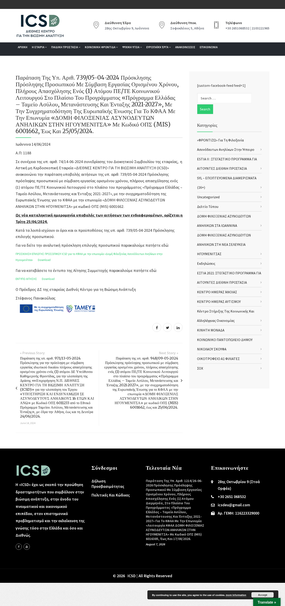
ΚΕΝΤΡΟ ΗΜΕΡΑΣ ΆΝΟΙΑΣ (217, 292)
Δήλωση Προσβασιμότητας (108, 483)
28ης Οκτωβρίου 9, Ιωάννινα (127, 28)
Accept (262, 595)
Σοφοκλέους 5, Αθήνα (187, 28)
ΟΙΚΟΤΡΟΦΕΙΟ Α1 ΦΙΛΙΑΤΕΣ (218, 358)
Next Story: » (168, 353)
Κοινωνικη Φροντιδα (100, 47)
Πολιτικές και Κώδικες (111, 495)
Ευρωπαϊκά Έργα (157, 47)
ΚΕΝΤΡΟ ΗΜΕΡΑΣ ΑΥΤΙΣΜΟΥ (219, 301)
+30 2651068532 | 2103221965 (247, 28)
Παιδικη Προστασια (65, 47)
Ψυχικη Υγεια (131, 47)
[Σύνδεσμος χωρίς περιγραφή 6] (19, 547)
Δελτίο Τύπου (207, 206)
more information (236, 595)
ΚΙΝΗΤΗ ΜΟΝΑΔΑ (210, 330)
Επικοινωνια (209, 47)
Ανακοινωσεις (185, 47)
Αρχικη (22, 47)
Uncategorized (208, 197)
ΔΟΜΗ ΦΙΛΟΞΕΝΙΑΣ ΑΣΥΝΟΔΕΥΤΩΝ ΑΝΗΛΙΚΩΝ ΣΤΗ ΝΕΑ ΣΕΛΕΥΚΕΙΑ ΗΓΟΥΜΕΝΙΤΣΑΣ (224, 244)
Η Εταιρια (38, 47)
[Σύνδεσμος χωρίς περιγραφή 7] (27, 547)
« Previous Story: (32, 353)
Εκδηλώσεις (206, 263)
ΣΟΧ (200, 368)
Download (44, 260)
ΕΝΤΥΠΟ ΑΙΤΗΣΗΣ (26, 279)
